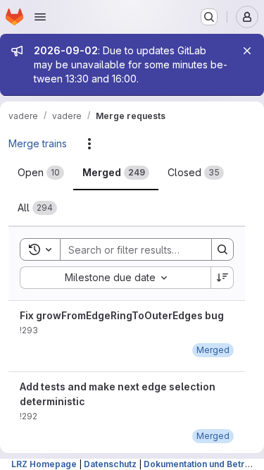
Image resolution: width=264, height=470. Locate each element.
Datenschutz (110, 464)
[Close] (247, 50)
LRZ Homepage (44, 464)
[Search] (222, 249)
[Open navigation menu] (40, 17)
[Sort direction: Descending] (222, 277)
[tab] (40, 172)
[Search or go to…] (209, 16)
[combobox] (115, 277)
